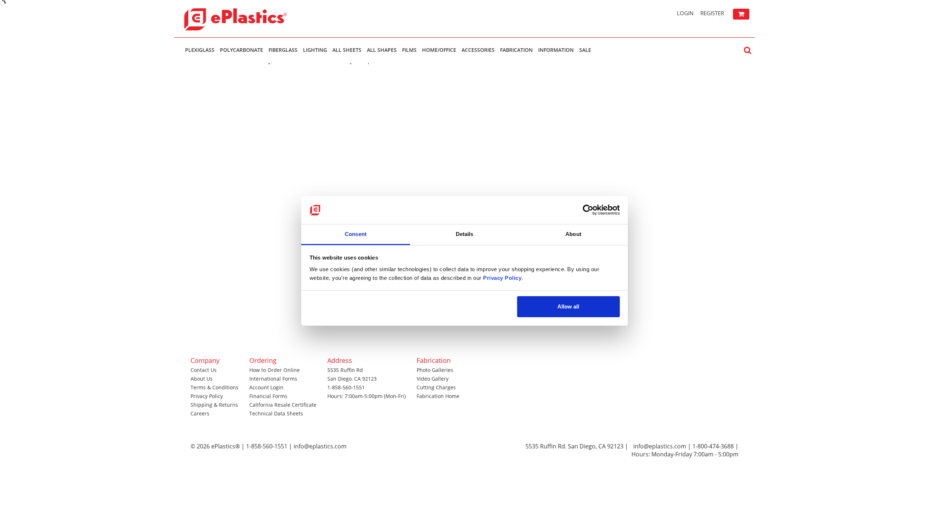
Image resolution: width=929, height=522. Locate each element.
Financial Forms (268, 396)
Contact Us (204, 369)
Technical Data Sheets (276, 413)
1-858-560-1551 (346, 387)
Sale (585, 49)
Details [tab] (465, 234)
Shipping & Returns (214, 404)
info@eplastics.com (659, 446)
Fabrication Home (438, 396)
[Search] (747, 49)
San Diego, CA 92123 (352, 378)
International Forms (273, 378)
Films (409, 49)
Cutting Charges (436, 387)
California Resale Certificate (282, 404)
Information (556, 49)
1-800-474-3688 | (715, 446)
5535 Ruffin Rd (345, 369)
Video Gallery (433, 378)
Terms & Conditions (214, 387)
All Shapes (382, 49)
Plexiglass (199, 49)
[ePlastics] (252, 18)
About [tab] (573, 234)
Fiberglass (283, 49)
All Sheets (346, 49)
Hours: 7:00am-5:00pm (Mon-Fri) (366, 396)
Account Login (266, 387)
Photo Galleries (435, 369)
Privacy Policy (207, 396)
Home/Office (439, 49)
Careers (200, 413)
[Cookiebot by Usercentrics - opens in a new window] (588, 209)
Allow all (568, 306)
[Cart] (741, 14)
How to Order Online (274, 369)
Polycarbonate (241, 49)
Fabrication (516, 49)
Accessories (478, 49)
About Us (202, 378)
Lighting (315, 49)
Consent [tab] (356, 234)
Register (712, 13)
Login (685, 13)
